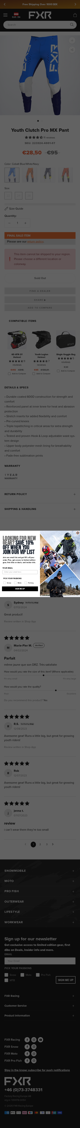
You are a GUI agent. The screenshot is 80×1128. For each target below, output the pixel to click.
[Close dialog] (77, 533)
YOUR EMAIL (7, 568)
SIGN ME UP (20, 588)
